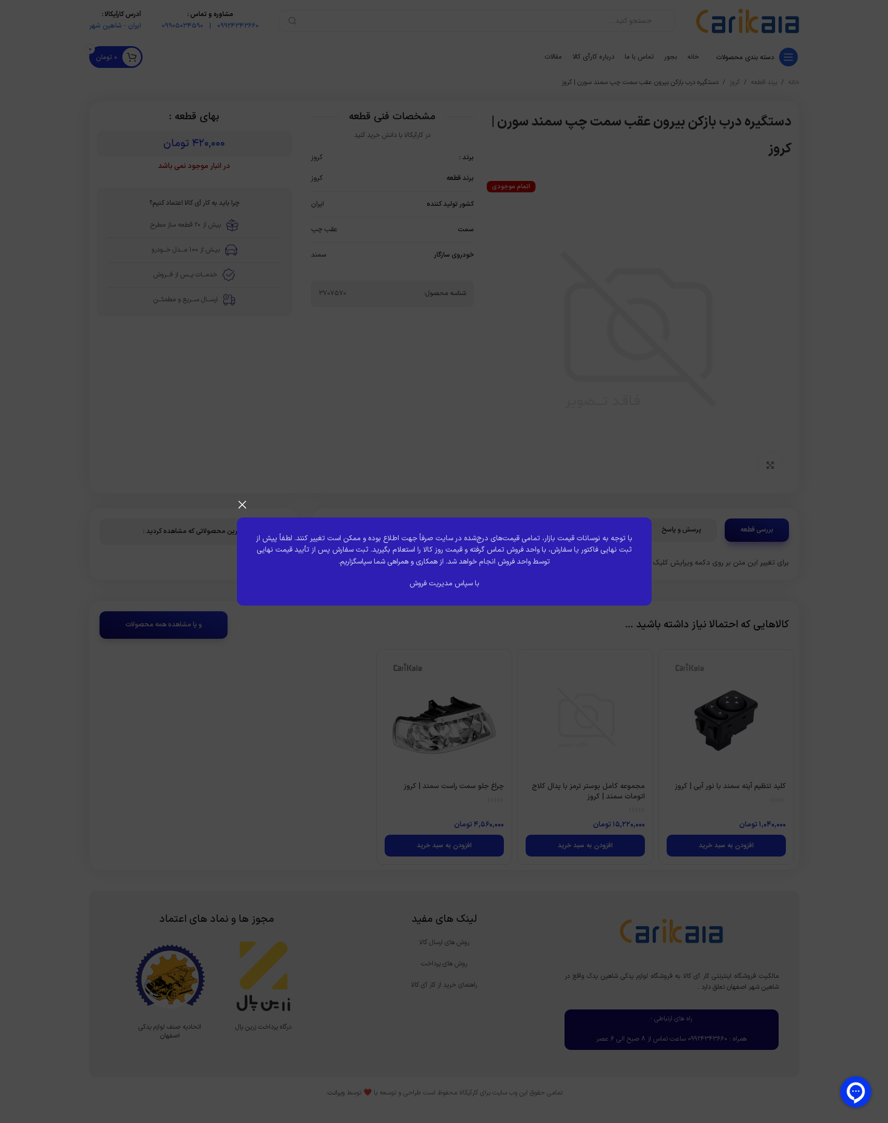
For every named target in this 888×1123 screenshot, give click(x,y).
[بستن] (242, 504)
